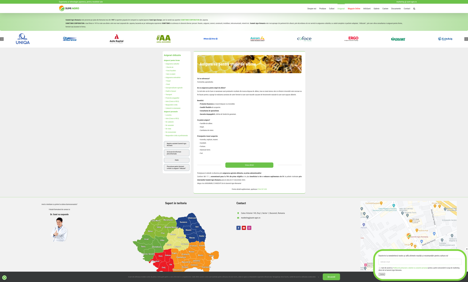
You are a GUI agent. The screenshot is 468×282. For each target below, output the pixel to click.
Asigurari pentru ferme (172, 60)
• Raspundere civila (170, 105)
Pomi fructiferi (171, 71)
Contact (241, 203)
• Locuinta (167, 115)
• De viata (167, 129)
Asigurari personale (171, 112)
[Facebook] (238, 228)
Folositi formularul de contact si (59, 209)
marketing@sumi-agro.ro (250, 218)
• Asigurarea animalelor (172, 77)
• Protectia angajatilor (171, 98)
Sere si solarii (170, 74)
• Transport (168, 95)
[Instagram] (249, 228)
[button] (414, 8)
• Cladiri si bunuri (170, 91)
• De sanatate (169, 125)
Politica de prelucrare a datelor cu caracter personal (410, 268)
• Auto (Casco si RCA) (171, 101)
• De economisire (170, 132)
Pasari (168, 81)
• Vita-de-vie (168, 67)
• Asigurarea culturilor (171, 64)
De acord (331, 277)
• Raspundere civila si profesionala (176, 135)
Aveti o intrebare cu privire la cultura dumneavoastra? (59, 204)
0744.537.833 (262, 189)
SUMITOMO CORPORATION (190, 20)
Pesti (168, 84)
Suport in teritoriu (176, 203)
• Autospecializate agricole (173, 88)
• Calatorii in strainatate (172, 108)
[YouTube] (244, 228)
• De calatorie (169, 122)
